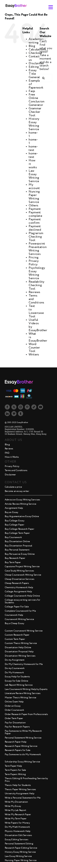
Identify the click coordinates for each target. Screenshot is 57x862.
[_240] (16, 3)
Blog (32, 46)
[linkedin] (7, 413)
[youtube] (40, 406)
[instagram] (20, 406)
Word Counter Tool (34, 348)
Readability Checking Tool (36, 285)
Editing (34, 67)
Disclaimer (36, 63)
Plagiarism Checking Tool (36, 237)
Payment (35, 209)
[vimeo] (13, 413)
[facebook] (7, 406)
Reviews (34, 292)
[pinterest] (27, 406)
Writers (34, 354)
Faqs (32, 91)
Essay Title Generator (36, 74)
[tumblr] (20, 413)
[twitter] (13, 406)
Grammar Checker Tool (35, 112)
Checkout (35, 53)
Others (33, 205)
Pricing (33, 257)
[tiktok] (33, 406)
